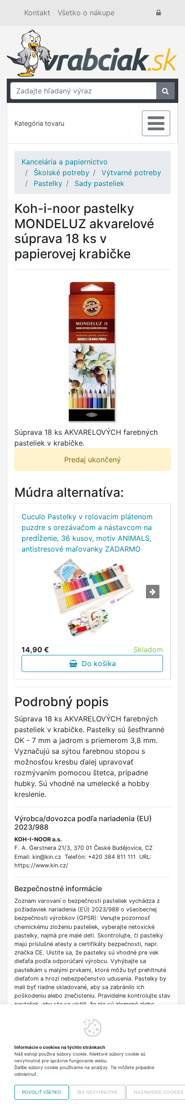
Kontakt (37, 12)
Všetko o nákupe (86, 12)
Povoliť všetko (41, 1092)
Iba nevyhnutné (97, 1092)
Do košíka (96, 663)
